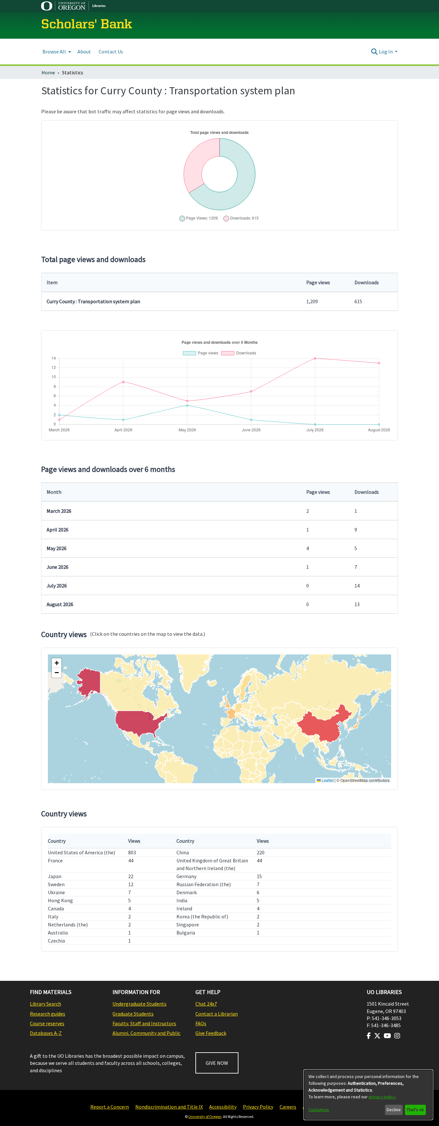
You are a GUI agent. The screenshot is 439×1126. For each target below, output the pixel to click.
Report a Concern (109, 1106)
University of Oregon (204, 1116)
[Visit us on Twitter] (377, 1035)
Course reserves (47, 1023)
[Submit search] (375, 51)
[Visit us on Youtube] (387, 1035)
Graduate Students (133, 1013)
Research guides (47, 1013)
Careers (288, 1106)
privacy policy (382, 1097)
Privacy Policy (258, 1106)
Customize (319, 1109)
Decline (394, 1109)
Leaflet (327, 780)
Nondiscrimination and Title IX (169, 1106)
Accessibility (223, 1106)
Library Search (45, 1003)
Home (48, 72)
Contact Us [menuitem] (111, 51)
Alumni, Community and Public (146, 1033)
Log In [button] (386, 51)
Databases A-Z (46, 1033)
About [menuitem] (84, 51)
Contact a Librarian (216, 1013)
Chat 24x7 (206, 1003)
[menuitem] (56, 52)
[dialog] (368, 1095)
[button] (56, 663)
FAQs (200, 1023)
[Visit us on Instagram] (397, 1035)
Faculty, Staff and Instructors (144, 1023)
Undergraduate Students (139, 1003)
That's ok (415, 1109)
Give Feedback (210, 1033)
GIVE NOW (217, 1063)
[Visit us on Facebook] (369, 1035)
